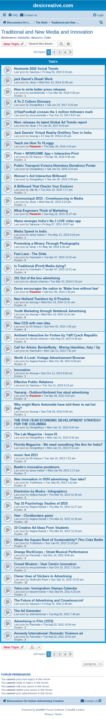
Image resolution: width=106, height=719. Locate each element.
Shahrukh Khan (39, 579)
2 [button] (54, 52)
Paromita (35, 555)
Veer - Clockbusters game (33, 515)
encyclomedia (38, 115)
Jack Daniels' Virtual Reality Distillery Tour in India (52, 133)
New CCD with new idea (32, 323)
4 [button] (65, 52)
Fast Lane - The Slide (30, 254)
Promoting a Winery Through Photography (46, 243)
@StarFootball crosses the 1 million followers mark (53, 112)
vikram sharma (39, 281)
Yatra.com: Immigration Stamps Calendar (45, 588)
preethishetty (37, 92)
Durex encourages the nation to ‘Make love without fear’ (56, 288)
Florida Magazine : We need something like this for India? (58, 444)
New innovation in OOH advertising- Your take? (50, 479)
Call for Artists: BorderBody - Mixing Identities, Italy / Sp (57, 347)
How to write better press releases (40, 89)
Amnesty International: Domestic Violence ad (48, 633)
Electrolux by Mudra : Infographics (40, 491)
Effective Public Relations (33, 382)
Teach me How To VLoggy (34, 143)
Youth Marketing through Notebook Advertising (50, 311)
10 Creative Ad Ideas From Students (41, 528)
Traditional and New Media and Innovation (47, 32)
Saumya (34, 71)
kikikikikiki (24, 37)
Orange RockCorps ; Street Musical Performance (51, 552)
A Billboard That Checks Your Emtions (43, 186)
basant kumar (38, 591)
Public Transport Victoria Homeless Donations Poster (55, 165)
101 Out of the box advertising (37, 278)
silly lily (34, 189)
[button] (70, 52)
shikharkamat (38, 614)
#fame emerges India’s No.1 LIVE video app (47, 221)
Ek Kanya (35, 156)
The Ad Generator (27, 611)
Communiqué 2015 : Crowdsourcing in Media (48, 198)
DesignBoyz (37, 104)
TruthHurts (36, 482)
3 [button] (59, 52)
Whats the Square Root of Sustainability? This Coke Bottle (58, 540)
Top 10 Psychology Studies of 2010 (41, 503)
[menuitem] (13, 15)
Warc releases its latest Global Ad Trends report (50, 122)
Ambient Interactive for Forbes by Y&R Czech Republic (56, 335)
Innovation (22, 370)
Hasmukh (35, 257)
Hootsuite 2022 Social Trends (36, 68)
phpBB (40, 709)
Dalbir (47, 37)
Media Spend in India (30, 231)
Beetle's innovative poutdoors (36, 467)
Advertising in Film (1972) (33, 621)
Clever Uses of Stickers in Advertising (43, 576)
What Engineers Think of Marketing (41, 210)
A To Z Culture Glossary (32, 101)
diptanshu (37, 37)
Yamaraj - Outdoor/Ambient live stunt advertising (51, 392)
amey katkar (37, 234)
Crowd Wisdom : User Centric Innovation (45, 564)
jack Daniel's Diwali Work (33, 79)
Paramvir (35, 146)
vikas (33, 82)
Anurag (34, 136)
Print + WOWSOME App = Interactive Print (46, 153)
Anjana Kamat (38, 361)
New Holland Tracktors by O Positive (42, 299)
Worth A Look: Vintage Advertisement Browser (49, 358)
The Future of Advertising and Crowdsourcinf (48, 600)
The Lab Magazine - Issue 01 (35, 434)
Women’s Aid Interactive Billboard (40, 176)
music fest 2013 (26, 455)
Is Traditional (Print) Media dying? (40, 266)
